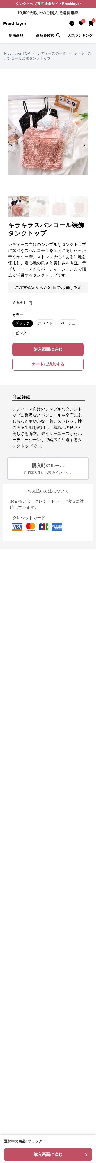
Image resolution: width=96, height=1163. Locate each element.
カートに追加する (48, 364)
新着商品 (16, 35)
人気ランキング (80, 35)
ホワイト (45, 323)
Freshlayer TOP (17, 53)
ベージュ (68, 323)
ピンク (21, 333)
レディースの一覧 (51, 53)
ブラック (22, 323)
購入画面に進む (48, 349)
